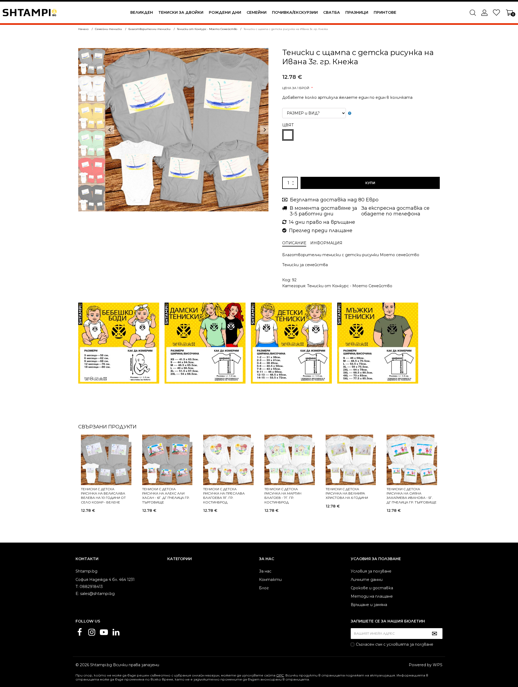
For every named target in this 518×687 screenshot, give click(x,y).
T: (77, 586)
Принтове (385, 12)
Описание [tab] (294, 243)
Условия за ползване (371, 571)
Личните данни (367, 579)
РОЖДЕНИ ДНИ (225, 12)
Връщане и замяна (369, 604)
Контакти (270, 579)
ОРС (280, 675)
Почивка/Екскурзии (295, 12)
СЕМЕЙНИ (257, 12)
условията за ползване (410, 644)
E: (77, 593)
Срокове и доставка (372, 588)
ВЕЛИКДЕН (141, 12)
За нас (265, 571)
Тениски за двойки (180, 12)
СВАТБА (331, 12)
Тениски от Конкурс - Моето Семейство (349, 285)
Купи (370, 183)
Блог (264, 588)
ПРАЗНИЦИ (356, 12)
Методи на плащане (372, 596)
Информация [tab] (326, 243)
